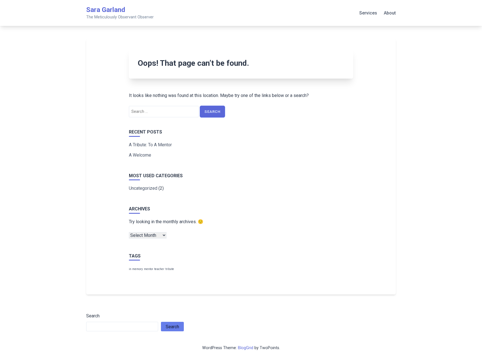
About (390, 13)
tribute (169, 269)
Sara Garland (105, 10)
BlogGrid (245, 348)
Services (368, 13)
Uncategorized (143, 188)
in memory (136, 269)
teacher (159, 269)
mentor (148, 269)
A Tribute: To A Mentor (150, 144)
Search (93, 315)
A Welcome (140, 155)
